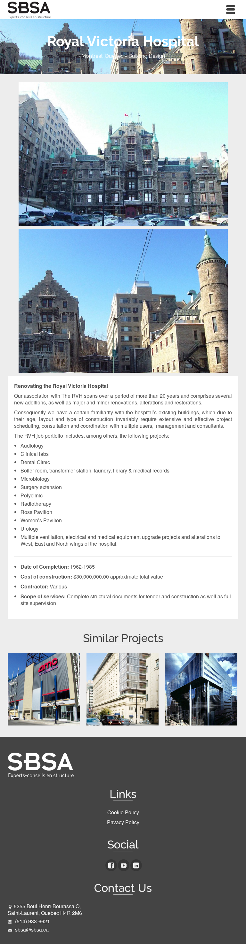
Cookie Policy (123, 812)
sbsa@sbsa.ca (31, 929)
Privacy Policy (123, 822)
